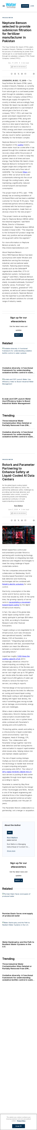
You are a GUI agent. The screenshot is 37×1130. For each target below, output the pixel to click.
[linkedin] (15, 74)
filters (25, 172)
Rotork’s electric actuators (13, 584)
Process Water (7, 17)
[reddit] (22, 74)
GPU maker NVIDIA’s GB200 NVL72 (16, 772)
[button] (3, 6)
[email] (25, 74)
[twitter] (18, 74)
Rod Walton (18, 506)
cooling (20, 145)
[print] (34, 74)
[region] (18, 1122)
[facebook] (12, 74)
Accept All (18, 1126)
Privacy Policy (21, 1121)
